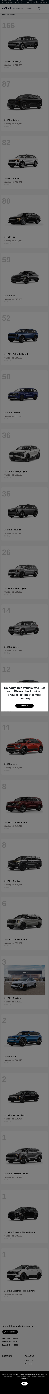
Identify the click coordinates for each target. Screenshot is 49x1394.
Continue (24, 706)
